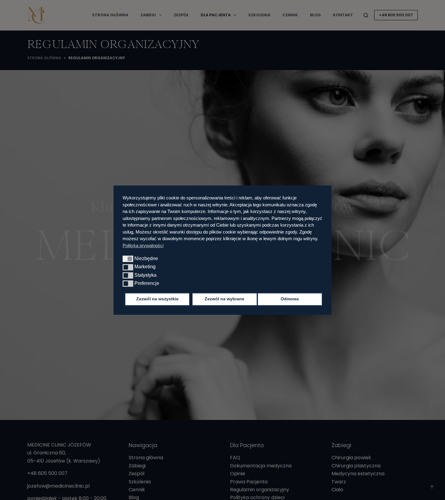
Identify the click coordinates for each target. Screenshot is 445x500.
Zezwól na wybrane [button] (224, 299)
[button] (128, 259)
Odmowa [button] (290, 299)
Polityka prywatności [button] (143, 245)
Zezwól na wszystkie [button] (157, 299)
